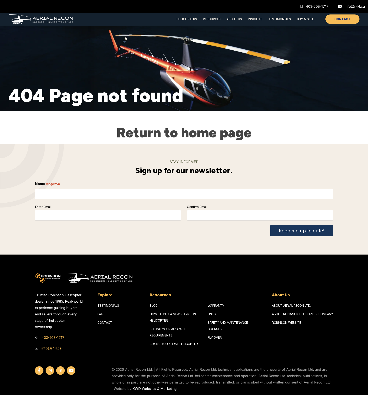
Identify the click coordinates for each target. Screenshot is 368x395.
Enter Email (43, 207)
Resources (212, 19)
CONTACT (342, 19)
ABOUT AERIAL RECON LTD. (291, 305)
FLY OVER (215, 337)
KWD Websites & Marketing (154, 388)
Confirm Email (197, 207)
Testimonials (279, 19)
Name (47, 184)
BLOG (154, 305)
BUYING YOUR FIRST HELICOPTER (174, 344)
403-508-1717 (317, 6)
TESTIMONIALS (108, 305)
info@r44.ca (355, 6)
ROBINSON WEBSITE (286, 322)
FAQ (100, 314)
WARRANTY (216, 305)
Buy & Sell (305, 19)
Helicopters (187, 19)
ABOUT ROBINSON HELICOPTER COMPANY (302, 314)
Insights (255, 19)
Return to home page (184, 132)
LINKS (212, 314)
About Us (234, 19)
